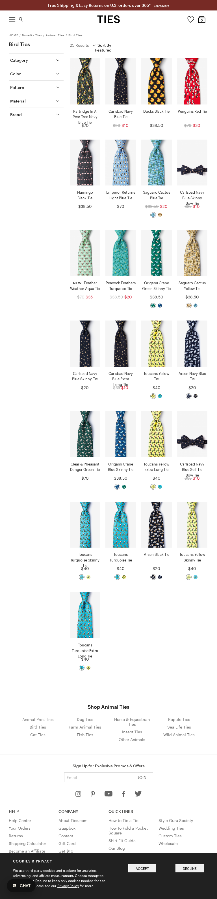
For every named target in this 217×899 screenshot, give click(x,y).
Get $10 (65, 851)
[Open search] (21, 18)
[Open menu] (12, 17)
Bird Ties (75, 35)
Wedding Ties (171, 828)
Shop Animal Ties (108, 707)
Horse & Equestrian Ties (132, 722)
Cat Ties (37, 734)
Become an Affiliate (27, 851)
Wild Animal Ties (179, 734)
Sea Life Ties (179, 727)
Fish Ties (85, 734)
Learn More (161, 5)
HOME (13, 35)
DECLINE (190, 868)
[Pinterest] (93, 795)
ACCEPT (142, 868)
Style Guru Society (176, 820)
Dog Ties (85, 719)
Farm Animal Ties (85, 727)
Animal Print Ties (38, 719)
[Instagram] (78, 795)
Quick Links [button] (120, 811)
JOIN (142, 777)
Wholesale (168, 843)
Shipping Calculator (27, 843)
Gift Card (67, 843)
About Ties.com (73, 820)
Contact (65, 835)
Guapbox (66, 828)
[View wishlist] (190, 18)
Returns (16, 835)
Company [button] (68, 811)
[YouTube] (109, 795)
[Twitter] (138, 795)
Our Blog (116, 848)
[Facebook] (124, 795)
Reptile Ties (179, 719)
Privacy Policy (68, 886)
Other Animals (132, 739)
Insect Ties (132, 731)
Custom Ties (170, 835)
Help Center (20, 820)
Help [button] (14, 811)
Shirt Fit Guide (122, 840)
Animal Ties (55, 35)
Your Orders (20, 828)
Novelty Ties (32, 35)
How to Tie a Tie (123, 820)
